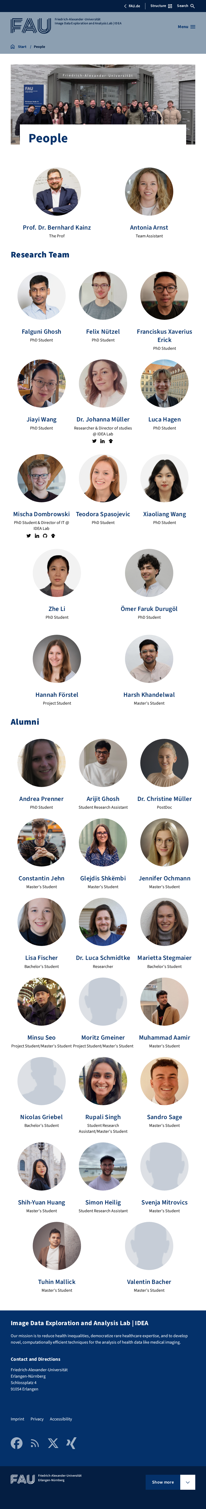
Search (182, 6)
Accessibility (61, 1419)
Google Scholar (110, 441)
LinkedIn (102, 441)
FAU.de (134, 6)
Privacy (37, 1419)
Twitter (94, 441)
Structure (158, 6)
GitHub (45, 535)
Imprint (17, 1419)
